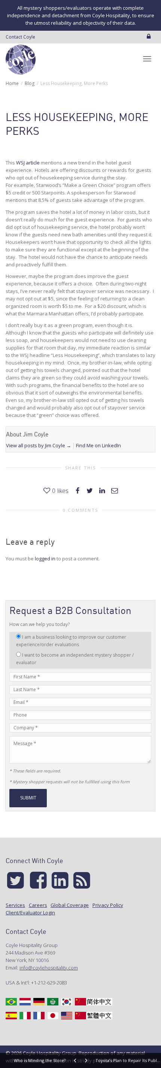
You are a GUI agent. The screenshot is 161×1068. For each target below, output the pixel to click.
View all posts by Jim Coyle (38, 445)
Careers (38, 905)
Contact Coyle (20, 37)
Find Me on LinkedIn (98, 445)
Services (15, 905)
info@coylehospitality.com (48, 967)
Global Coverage (70, 905)
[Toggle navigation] (147, 58)
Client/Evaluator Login (30, 912)
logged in (45, 558)
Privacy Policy (107, 905)
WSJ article (28, 162)
